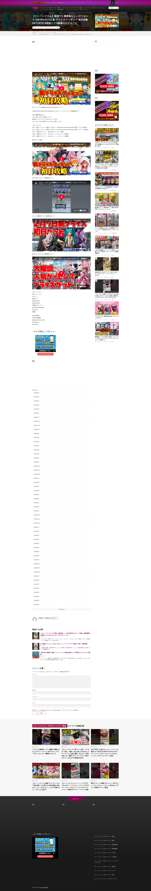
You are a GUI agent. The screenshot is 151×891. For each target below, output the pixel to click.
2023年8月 (36, 531)
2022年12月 (37, 563)
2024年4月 (36, 498)
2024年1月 (36, 511)
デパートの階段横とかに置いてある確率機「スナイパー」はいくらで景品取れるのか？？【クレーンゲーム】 (107, 229)
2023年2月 (36, 555)
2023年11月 (37, 519)
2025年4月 (36, 449)
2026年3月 (36, 413)
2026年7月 (36, 396)
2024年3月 (36, 502)
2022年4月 (36, 596)
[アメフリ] (45, 858)
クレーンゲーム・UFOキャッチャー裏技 (72, 7)
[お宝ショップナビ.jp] (107, 93)
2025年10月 (37, 425)
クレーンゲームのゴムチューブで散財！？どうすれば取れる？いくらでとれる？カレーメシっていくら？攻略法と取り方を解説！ (107, 166)
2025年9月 (36, 429)
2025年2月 (36, 458)
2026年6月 (36, 401)
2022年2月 (36, 604)
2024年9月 (36, 478)
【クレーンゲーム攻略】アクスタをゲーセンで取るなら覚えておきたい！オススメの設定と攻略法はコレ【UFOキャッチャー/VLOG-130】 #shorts (107, 296)
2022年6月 (36, 588)
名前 (34, 690)
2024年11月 (37, 470)
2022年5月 (36, 592)
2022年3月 (36, 600)
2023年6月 (36, 539)
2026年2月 (36, 417)
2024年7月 (36, 486)
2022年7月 (36, 584)
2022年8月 (36, 580)
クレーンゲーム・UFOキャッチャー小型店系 (105, 856)
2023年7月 (36, 535)
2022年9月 (36, 576)
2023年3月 (36, 551)
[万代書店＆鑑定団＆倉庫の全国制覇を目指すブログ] (107, 120)
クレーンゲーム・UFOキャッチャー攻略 (50, 7)
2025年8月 (36, 433)
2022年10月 (37, 572)
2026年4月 (36, 409)
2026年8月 (36, 392)
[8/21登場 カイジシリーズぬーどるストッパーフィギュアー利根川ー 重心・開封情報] (35, 646)
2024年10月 (37, 474)
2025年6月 (36, 441)
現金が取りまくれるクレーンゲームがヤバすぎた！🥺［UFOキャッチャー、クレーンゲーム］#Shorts (107, 274)
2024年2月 (36, 506)
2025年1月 (36, 462)
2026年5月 (36, 405)
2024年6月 (36, 490)
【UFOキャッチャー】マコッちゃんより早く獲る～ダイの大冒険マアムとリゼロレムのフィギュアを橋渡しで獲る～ (107, 144)
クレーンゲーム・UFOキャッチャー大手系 (104, 852)
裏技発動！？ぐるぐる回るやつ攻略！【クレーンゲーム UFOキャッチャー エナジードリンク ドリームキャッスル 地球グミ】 (107, 338)
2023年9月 (36, 527)
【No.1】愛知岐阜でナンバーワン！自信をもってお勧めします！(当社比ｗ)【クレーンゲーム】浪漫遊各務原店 (107, 251)
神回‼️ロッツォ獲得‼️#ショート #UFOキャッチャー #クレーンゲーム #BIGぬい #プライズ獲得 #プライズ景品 (105, 785)
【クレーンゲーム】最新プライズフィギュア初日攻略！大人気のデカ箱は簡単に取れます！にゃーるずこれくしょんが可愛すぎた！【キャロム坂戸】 (46, 786)
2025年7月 (36, 437)
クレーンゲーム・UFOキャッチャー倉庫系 (105, 255)
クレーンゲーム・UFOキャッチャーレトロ (93, 7)
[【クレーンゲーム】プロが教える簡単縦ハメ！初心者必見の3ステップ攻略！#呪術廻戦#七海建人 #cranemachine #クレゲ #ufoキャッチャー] (35, 635)
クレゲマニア (45, 887)
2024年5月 (36, 494)
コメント (34, 674)
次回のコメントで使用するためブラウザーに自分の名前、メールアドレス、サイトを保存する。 (56, 710)
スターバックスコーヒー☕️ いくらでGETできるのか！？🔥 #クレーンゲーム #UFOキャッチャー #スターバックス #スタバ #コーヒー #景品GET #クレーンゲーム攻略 (75, 786)
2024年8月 (36, 482)
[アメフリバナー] (45, 355)
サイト (34, 702)
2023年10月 (37, 523)
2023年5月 (36, 543)
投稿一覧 (54, 618)
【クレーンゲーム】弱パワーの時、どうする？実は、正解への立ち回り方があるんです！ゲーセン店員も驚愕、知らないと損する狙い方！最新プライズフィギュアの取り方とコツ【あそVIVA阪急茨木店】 (75, 753)
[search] (117, 8)
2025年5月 (36, 445)
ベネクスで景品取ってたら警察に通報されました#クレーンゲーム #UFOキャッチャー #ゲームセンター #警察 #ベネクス (46, 751)
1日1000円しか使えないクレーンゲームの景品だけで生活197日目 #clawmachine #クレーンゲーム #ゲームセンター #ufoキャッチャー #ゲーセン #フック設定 (104, 752)
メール (34, 696)
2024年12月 (37, 466)
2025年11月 (37, 421)
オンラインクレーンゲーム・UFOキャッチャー (76, 9)
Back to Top (75, 798)
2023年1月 (36, 559)
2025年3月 (36, 454)
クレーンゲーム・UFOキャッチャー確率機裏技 (52, 9)
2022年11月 (37, 568)
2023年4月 (36, 547)
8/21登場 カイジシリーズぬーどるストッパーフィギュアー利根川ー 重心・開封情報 (63, 643)
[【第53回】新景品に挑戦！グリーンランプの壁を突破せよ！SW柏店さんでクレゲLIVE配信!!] (35, 655)
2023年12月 (37, 515)
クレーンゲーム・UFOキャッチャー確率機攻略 (106, 169)
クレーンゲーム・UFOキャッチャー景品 (49, 27)
